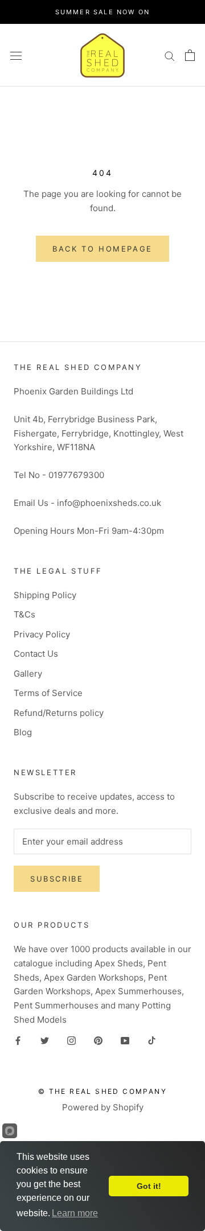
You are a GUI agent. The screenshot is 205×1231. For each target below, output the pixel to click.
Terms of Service (48, 692)
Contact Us (36, 653)
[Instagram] (71, 1041)
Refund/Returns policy (59, 712)
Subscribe (56, 878)
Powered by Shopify (103, 1107)
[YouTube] (125, 1041)
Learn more (75, 1213)
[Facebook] (18, 1041)
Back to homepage (102, 248)
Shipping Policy (45, 595)
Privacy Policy (42, 634)
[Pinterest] (98, 1041)
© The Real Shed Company (102, 1091)
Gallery (28, 673)
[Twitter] (44, 1041)
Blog (23, 732)
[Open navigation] (16, 55)
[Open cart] (190, 55)
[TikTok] (151, 1041)
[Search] (170, 55)
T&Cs (24, 614)
